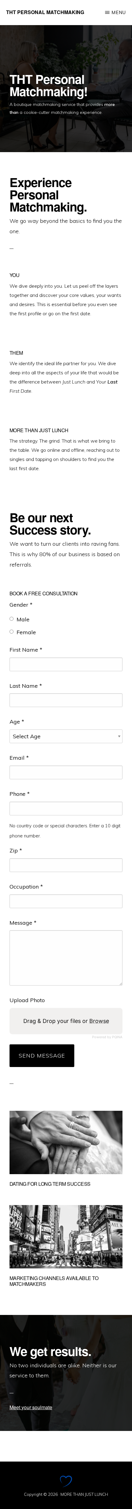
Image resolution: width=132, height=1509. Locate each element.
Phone (20, 793)
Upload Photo (27, 1000)
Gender (21, 604)
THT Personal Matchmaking (45, 12)
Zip (16, 850)
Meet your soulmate (31, 1407)
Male (23, 619)
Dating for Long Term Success (50, 1183)
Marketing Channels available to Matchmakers (54, 1281)
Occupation (26, 886)
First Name (26, 649)
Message (23, 922)
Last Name (26, 685)
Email (19, 757)
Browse (99, 1021)
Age (17, 721)
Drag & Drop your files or (66, 1021)
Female (26, 632)
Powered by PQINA (107, 1037)
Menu (118, 12)
